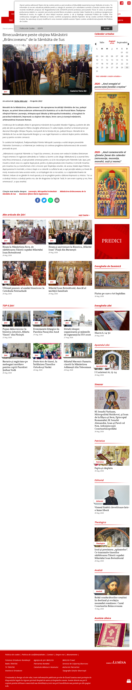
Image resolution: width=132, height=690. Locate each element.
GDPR (40, 28)
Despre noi (60, 654)
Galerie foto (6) (78, 91)
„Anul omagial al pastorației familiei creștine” (110, 85)
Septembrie (123, 42)
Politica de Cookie (27, 28)
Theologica (100, 522)
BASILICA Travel (69, 660)
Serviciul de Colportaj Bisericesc (75, 663)
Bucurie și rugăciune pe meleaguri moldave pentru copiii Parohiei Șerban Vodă (15, 366)
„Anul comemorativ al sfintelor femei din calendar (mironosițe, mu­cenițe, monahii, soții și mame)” (110, 157)
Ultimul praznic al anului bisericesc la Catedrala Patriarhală (23, 290)
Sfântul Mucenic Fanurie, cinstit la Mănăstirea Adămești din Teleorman (77, 364)
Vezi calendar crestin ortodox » (108, 76)
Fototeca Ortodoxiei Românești (17, 660)
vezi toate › (84, 215)
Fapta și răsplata (104, 468)
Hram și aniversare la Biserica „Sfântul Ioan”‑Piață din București (70, 248)
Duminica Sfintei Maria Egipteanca (33, 194)
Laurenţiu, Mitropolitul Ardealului (42, 191)
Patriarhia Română (41, 663)
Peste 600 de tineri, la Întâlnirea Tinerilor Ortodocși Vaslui (45, 364)
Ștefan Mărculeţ (20, 101)
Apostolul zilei (102, 344)
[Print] (57, 200)
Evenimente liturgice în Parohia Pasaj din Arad (46, 331)
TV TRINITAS (10, 667)
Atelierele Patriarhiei (71, 667)
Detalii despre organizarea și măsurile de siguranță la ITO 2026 (77, 332)
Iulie (102, 42)
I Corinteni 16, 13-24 (106, 372)
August (112, 42)
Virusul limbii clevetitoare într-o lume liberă (112, 509)
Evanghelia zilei (103, 305)
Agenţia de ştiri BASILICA (43, 660)
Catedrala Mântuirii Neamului (46, 667)
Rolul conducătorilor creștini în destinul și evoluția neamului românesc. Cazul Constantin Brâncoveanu (111, 602)
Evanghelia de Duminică (108, 266)
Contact (50, 654)
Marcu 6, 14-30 (102, 333)
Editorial (99, 480)
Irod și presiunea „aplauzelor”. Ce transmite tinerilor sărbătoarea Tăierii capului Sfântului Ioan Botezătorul (111, 554)
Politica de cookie (12, 654)
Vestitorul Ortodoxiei (13, 670)
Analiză (98, 570)
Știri (5, 92)
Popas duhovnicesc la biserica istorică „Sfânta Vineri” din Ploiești (16, 332)
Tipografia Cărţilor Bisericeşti (74, 670)
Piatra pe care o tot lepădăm (110, 293)
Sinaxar (99, 384)
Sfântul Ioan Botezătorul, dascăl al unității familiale (67, 290)
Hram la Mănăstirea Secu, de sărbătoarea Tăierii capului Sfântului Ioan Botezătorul (23, 250)
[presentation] (95, 42)
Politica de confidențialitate (33, 654)
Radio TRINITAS (11, 663)
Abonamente (72, 654)
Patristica (100, 440)
